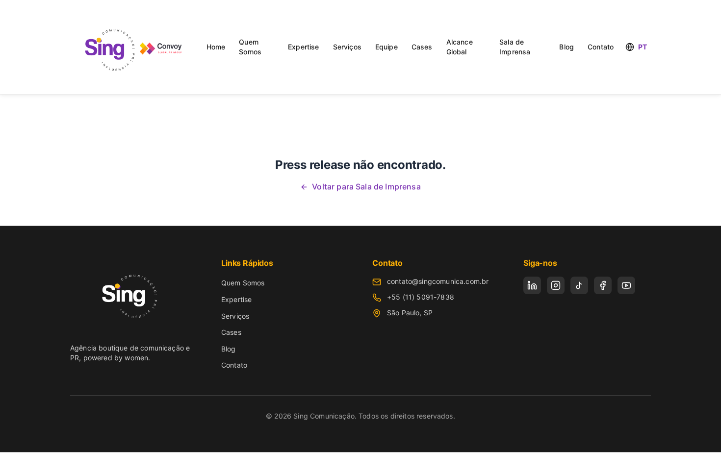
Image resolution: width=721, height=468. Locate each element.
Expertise (303, 47)
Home (216, 47)
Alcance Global (459, 47)
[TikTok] (579, 285)
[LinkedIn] (532, 285)
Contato (601, 47)
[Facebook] (603, 285)
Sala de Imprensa (514, 47)
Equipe (386, 47)
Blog (566, 47)
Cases (422, 47)
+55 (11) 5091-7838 (420, 297)
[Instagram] (556, 285)
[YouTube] (626, 285)
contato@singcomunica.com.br (438, 281)
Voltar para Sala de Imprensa (366, 186)
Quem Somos (250, 47)
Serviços (347, 47)
